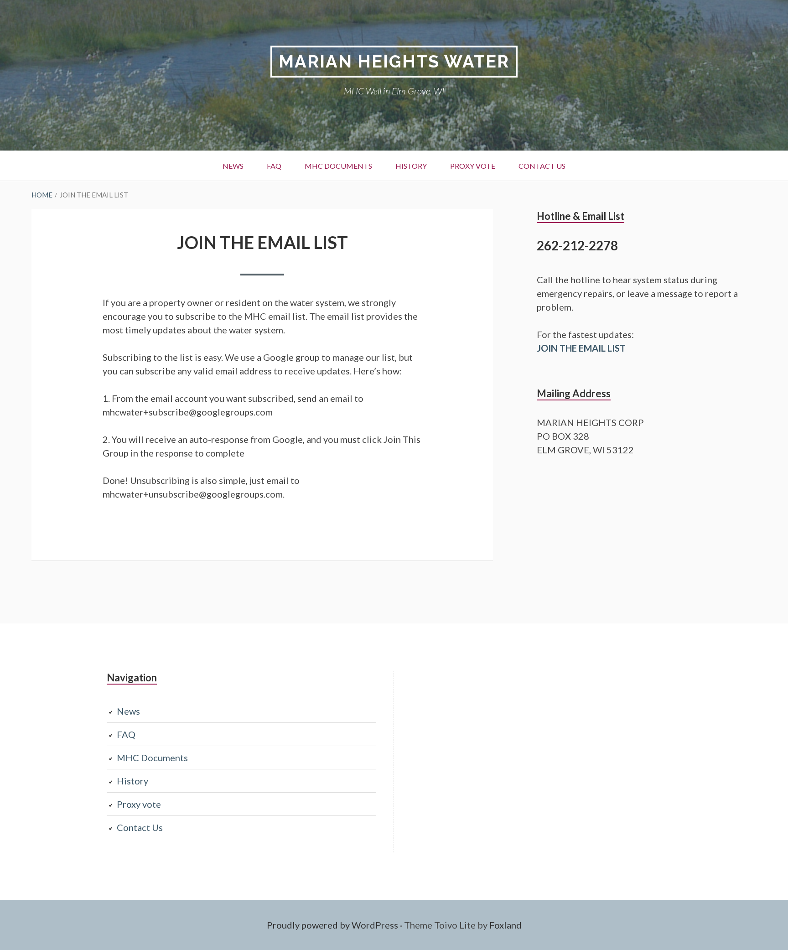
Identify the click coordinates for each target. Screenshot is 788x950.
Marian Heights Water (394, 61)
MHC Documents (338, 165)
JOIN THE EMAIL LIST (581, 348)
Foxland (505, 924)
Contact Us (541, 165)
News (233, 165)
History (411, 165)
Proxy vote (472, 165)
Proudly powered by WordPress (332, 924)
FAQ (274, 165)
